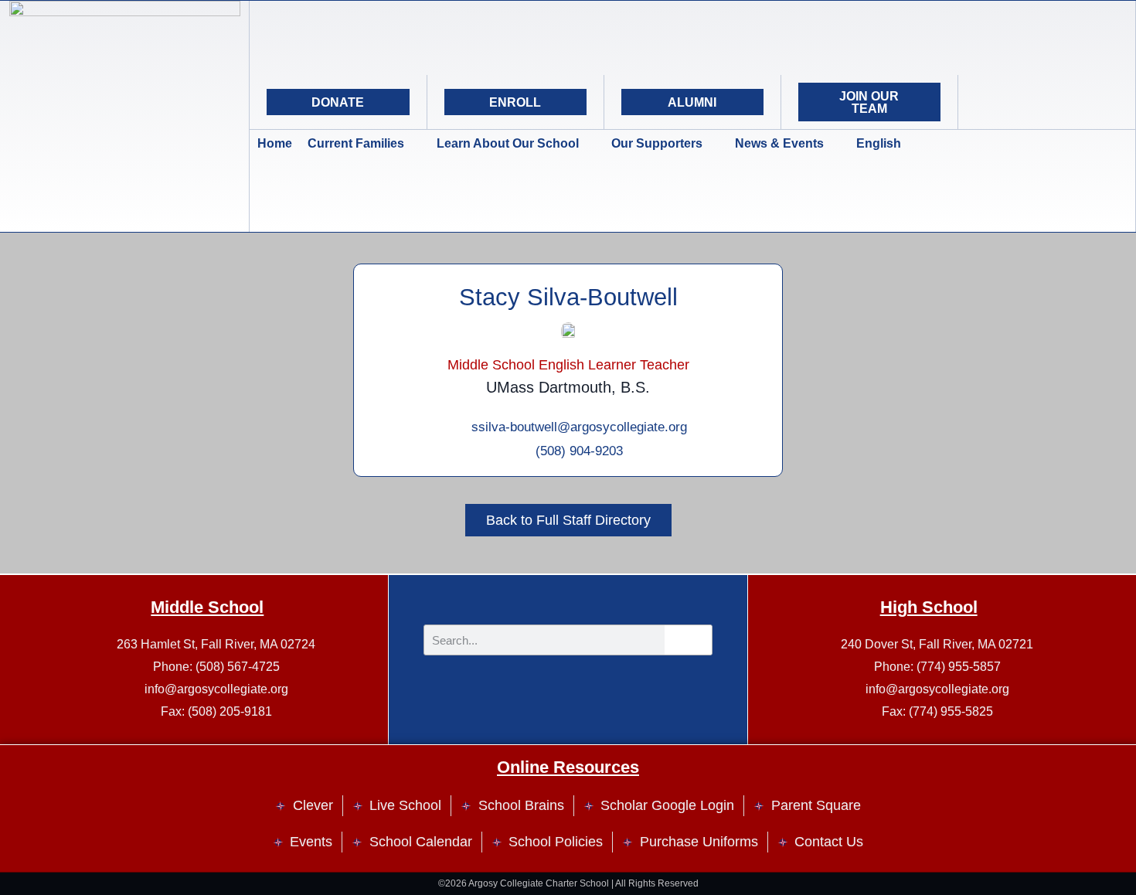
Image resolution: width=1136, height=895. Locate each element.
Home (274, 143)
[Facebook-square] (1046, 102)
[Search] (1085, 102)
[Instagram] (1007, 102)
